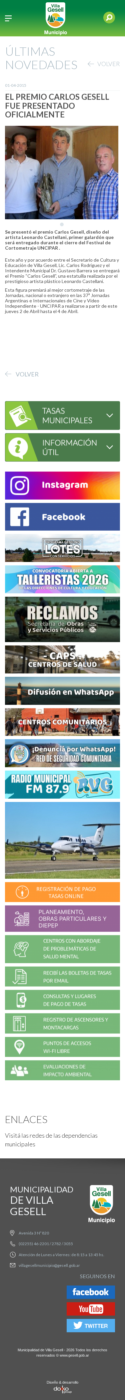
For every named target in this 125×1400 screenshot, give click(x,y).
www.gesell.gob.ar (74, 1355)
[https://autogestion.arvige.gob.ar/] (62, 893)
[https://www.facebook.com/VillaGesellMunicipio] (62, 518)
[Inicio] (55, 18)
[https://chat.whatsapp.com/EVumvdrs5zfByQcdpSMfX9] (62, 691)
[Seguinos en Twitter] (91, 1327)
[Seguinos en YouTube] (91, 1310)
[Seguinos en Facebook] (91, 1293)
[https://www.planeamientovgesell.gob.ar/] (62, 919)
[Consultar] (62, 414)
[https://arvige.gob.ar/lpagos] (62, 1001)
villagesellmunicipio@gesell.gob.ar (49, 1265)
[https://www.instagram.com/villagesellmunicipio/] (62, 486)
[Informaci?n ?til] (62, 446)
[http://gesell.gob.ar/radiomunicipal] (62, 786)
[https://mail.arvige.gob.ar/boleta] (62, 978)
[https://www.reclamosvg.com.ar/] (62, 620)
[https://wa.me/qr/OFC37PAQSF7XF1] (62, 754)
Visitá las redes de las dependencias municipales (51, 1140)
